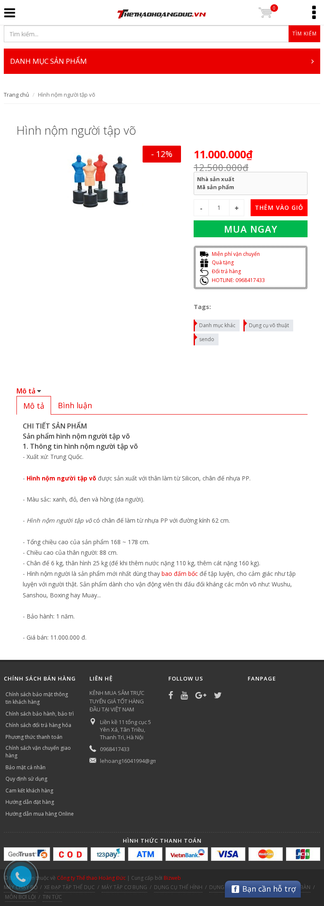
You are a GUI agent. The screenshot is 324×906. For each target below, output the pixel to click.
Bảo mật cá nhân (25, 767)
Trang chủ (16, 94)
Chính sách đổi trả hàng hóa (38, 725)
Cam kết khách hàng (29, 790)
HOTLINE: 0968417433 (238, 280)
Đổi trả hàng (226, 271)
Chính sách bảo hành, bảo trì (39, 713)
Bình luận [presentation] (75, 405)
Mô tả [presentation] (33, 406)
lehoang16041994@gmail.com (137, 761)
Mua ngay (251, 228)
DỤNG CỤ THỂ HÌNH (178, 887)
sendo (206, 339)
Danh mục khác (217, 325)
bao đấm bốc (180, 574)
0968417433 (115, 749)
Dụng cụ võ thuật (269, 325)
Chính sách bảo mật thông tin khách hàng (36, 698)
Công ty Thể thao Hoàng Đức (91, 878)
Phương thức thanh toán (33, 737)
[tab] (33, 405)
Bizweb (172, 878)
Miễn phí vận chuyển (235, 254)
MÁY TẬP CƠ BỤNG (124, 887)
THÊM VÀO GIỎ (279, 207)
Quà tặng (222, 262)
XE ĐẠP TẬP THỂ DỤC (69, 887)
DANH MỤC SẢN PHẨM (48, 61)
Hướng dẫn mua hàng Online (39, 813)
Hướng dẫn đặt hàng (29, 802)
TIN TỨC (52, 897)
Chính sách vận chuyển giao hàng (38, 751)
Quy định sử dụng (26, 778)
